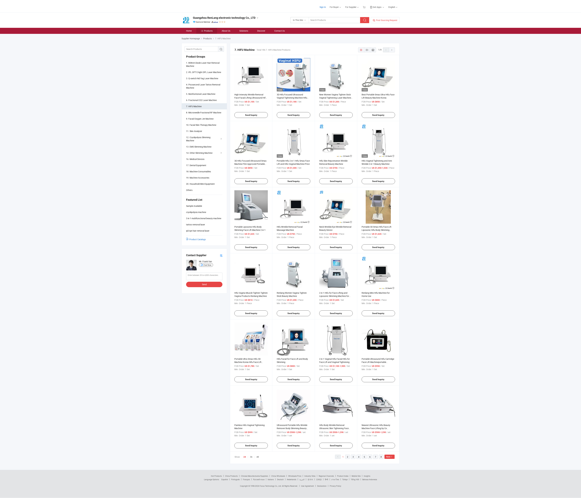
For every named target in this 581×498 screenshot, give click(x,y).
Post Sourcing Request (386, 20)
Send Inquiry (251, 115)
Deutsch (280, 479)
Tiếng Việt (355, 479)
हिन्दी (326, 479)
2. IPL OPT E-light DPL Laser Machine (203, 72)
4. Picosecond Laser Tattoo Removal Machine (203, 86)
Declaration (322, 486)
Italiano (271, 479)
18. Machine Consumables (198, 171)
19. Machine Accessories (197, 177)
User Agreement (307, 486)
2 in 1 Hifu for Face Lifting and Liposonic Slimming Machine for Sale (334, 296)
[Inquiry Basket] (364, 7)
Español (224, 479)
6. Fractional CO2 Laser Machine (201, 100)
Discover (261, 30)
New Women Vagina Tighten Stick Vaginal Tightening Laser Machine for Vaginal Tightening (335, 97)
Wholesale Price (294, 476)
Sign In (323, 7)
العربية (301, 479)
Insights (367, 476)
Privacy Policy (335, 486)
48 (257, 456)
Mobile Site (356, 476)
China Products (231, 476)
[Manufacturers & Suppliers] (201, 6)
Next (388, 456)
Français (246, 479)
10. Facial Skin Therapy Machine (201, 124)
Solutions (243, 30)
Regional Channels (326, 476)
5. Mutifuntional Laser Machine (200, 93)
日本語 (319, 479)
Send (204, 284)
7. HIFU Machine (194, 106)
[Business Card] (221, 255)
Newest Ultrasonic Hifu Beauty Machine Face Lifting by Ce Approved (376, 428)
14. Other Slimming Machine (199, 152)
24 (244, 457)
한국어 (310, 479)
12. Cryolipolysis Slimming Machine (198, 139)
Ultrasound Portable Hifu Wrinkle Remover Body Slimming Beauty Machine (292, 428)
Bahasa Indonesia (369, 479)
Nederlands (291, 479)
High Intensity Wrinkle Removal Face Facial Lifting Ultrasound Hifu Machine (250, 97)
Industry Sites (309, 476)
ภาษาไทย (335, 479)
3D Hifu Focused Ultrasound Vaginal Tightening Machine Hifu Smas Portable (292, 97)
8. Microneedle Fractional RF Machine (203, 112)
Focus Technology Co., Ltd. (271, 486)
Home (189, 30)
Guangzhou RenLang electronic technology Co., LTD (224, 17)
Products (208, 30)
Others (189, 190)
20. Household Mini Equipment (200, 183)
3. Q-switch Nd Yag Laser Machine (202, 78)
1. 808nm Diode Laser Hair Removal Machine (203, 64)
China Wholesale (278, 476)
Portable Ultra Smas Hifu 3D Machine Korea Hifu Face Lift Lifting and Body (247, 362)
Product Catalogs (197, 239)
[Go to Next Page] (392, 50)
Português (235, 479)
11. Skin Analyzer (194, 131)
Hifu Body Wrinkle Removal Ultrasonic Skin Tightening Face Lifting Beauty (334, 428)
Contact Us (279, 30)
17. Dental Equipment (196, 165)
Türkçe (345, 479)
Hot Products (216, 476)
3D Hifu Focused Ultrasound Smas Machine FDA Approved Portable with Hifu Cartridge (250, 164)
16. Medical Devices (195, 159)
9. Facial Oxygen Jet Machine (199, 118)
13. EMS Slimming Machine (198, 146)
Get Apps (377, 7)
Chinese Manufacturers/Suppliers (254, 476)
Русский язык (258, 479)
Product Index (342, 476)
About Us (226, 30)
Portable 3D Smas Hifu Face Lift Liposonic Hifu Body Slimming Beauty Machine (376, 230)
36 (251, 456)
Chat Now (207, 265)
